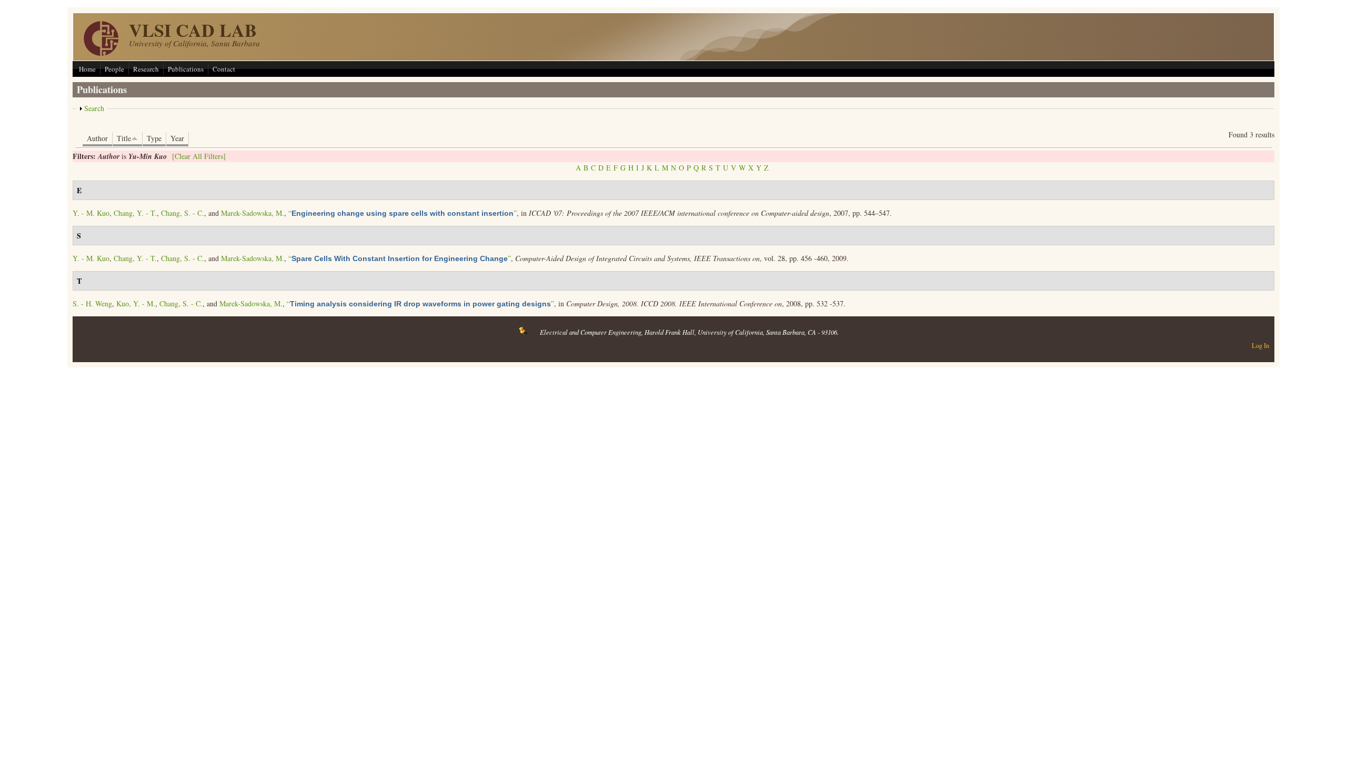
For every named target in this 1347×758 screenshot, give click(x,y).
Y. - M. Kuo (91, 213)
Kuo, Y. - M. (135, 303)
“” (402, 213)
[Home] (101, 53)
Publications (186, 69)
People (114, 69)
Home (87, 69)
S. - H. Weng (92, 303)
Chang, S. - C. (182, 213)
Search (94, 108)
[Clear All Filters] (199, 156)
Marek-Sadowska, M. (252, 213)
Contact (224, 69)
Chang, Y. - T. (135, 213)
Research (146, 69)
